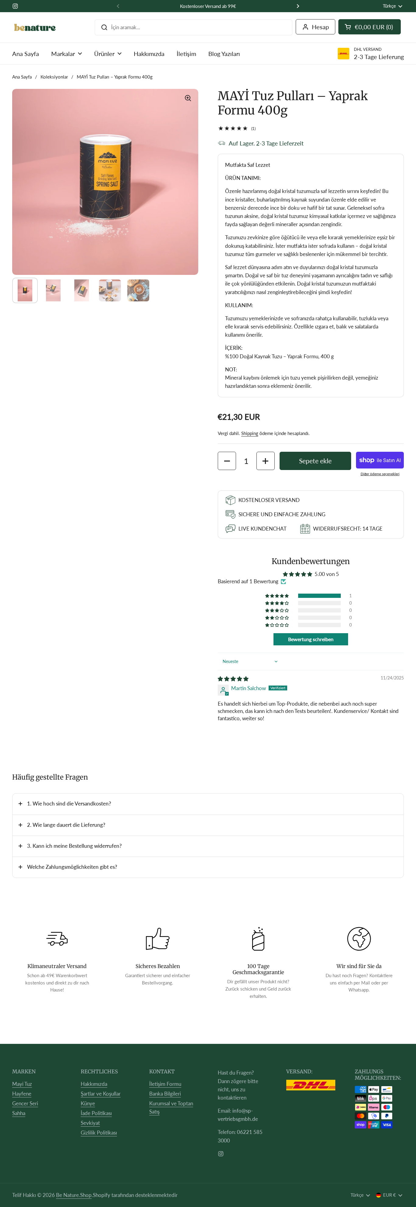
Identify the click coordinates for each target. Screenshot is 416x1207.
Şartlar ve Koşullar (101, 1093)
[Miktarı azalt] (227, 461)
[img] (233, 678)
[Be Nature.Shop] (35, 27)
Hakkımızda (94, 1084)
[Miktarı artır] (265, 461)
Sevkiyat (90, 1123)
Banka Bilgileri (165, 1093)
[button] (277, 596)
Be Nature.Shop (74, 1195)
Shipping (249, 433)
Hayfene (21, 1093)
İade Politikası (96, 1113)
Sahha (18, 1113)
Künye (88, 1103)
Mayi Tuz (22, 1084)
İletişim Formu (165, 1084)
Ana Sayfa (22, 76)
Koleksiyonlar (54, 76)
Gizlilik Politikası (99, 1132)
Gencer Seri (25, 1103)
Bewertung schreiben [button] (310, 639)
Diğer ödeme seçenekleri (380, 474)
